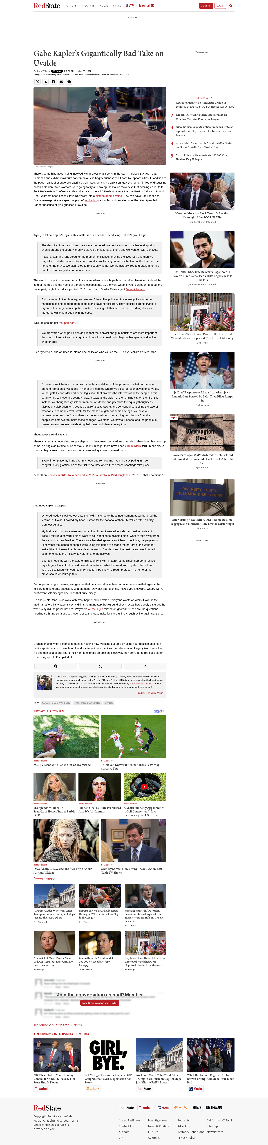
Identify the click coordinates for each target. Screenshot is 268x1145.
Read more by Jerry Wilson (149, 693)
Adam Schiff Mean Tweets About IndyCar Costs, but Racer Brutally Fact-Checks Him (53, 961)
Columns (154, 1137)
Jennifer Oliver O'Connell (202, 221)
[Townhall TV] (146, 6)
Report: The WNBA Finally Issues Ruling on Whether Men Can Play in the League (98, 914)
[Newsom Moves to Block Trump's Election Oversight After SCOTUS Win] (202, 191)
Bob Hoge (39, 969)
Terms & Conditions (190, 1132)
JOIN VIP (206, 5)
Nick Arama (130, 925)
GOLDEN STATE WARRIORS (56, 703)
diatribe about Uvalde (109, 195)
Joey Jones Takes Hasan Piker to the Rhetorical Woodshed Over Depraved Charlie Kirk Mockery (145, 961)
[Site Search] (230, 6)
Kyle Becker (85, 922)
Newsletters (215, 1132)
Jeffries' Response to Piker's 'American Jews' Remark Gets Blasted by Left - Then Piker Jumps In (202, 396)
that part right (67, 322)
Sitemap (212, 1126)
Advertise (183, 1126)
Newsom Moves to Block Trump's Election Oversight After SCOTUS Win (202, 215)
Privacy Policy (186, 1137)
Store (117, 5)
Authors (70, 5)
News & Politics (158, 1126)
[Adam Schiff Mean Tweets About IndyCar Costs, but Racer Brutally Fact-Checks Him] (54, 942)
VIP (121, 1137)
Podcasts (87, 5)
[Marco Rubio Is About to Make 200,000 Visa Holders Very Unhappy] (100, 942)
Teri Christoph (40, 922)
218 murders (133, 446)
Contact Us (126, 1126)
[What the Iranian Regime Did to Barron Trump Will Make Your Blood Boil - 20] (210, 1055)
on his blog (92, 200)
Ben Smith (202, 528)
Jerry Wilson (43, 71)
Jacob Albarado (135, 289)
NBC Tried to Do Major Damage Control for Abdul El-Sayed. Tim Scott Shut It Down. (54, 1079)
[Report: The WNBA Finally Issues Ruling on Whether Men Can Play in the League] (100, 895)
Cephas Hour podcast (141, 683)
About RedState (129, 1120)
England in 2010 (128, 475)
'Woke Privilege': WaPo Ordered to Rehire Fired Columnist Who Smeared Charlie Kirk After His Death (202, 459)
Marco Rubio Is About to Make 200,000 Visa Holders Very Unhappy (97, 961)
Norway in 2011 (57, 475)
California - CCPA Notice (220, 1120)
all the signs (95, 609)
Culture (153, 1132)
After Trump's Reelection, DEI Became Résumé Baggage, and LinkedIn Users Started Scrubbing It (202, 521)
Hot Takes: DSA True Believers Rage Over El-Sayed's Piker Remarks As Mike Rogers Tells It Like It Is (202, 276)
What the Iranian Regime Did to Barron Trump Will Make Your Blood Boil (210, 1079)
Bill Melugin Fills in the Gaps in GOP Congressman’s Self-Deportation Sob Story (108, 1079)
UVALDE (109, 703)
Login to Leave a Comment (99, 1002)
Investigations (157, 1120)
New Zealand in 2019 (81, 475)
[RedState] (47, 6)
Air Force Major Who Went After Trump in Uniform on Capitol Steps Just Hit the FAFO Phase (54, 914)
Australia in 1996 (106, 475)
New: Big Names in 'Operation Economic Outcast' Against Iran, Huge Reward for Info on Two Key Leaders (144, 916)
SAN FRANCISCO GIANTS (87, 703)
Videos (103, 5)
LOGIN (220, 5)
